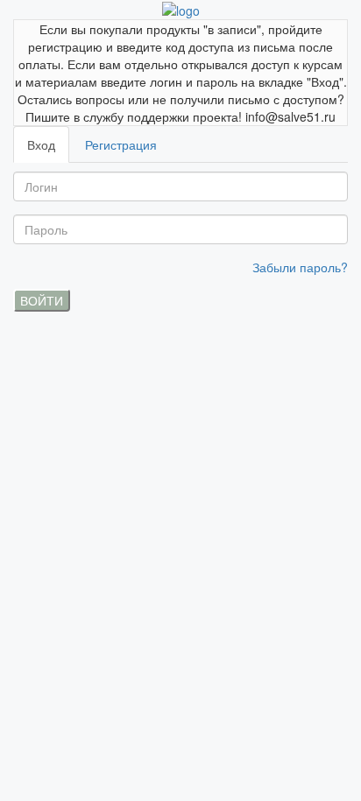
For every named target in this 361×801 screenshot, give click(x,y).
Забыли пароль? (300, 267)
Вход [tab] (41, 144)
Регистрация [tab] (121, 144)
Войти (41, 300)
